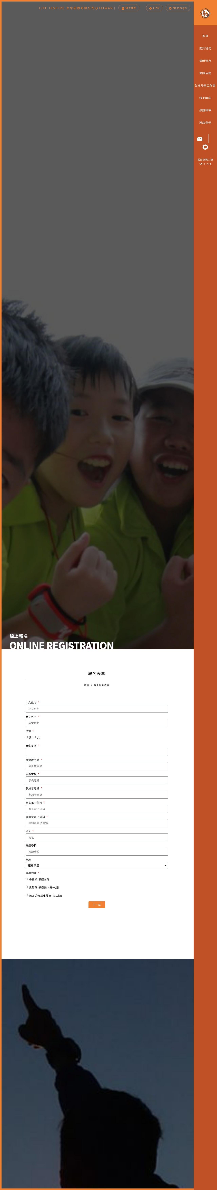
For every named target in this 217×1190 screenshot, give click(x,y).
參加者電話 (33, 788)
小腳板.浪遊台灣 (39, 879)
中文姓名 (32, 702)
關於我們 (205, 48)
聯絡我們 (205, 122)
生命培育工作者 (205, 85)
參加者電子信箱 (36, 817)
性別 (29, 731)
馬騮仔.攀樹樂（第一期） (45, 887)
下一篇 (97, 904)
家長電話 (32, 774)
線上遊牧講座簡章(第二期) (45, 895)
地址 (29, 831)
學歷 (28, 859)
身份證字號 (33, 760)
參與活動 (32, 873)
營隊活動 (205, 73)
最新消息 (205, 61)
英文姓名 (32, 716)
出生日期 (32, 745)
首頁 (205, 36)
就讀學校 (31, 845)
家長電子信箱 (34, 802)
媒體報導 (205, 110)
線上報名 (205, 98)
